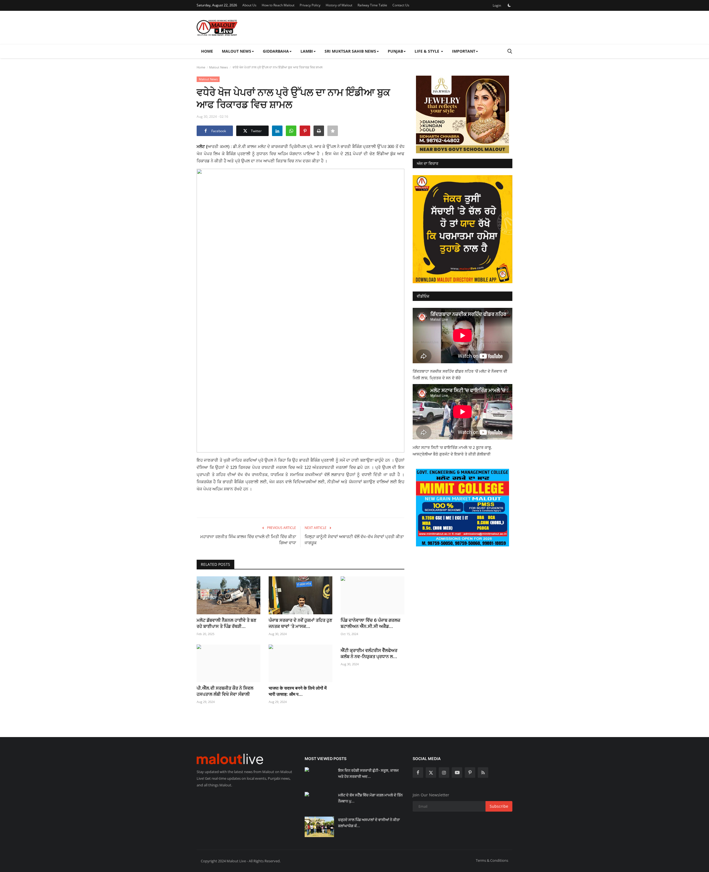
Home (207, 51)
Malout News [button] (236, 51)
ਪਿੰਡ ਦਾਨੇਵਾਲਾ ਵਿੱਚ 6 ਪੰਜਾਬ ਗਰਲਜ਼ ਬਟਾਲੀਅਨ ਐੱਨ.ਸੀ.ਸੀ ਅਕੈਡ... (370, 623)
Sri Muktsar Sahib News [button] (350, 51)
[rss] (483, 772)
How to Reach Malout (278, 5)
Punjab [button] (395, 51)
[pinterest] (470, 772)
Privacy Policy (310, 5)
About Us (249, 5)
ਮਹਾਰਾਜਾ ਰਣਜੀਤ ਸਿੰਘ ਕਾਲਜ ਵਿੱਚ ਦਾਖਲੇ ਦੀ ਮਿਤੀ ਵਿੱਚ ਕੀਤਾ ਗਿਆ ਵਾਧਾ (248, 539)
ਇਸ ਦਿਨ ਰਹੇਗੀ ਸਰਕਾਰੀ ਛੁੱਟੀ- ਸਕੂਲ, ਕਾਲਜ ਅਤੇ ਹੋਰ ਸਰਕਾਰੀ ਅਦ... (368, 773)
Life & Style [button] (427, 51)
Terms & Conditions (492, 860)
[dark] (509, 5)
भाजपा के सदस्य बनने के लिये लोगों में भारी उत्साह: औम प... (298, 691)
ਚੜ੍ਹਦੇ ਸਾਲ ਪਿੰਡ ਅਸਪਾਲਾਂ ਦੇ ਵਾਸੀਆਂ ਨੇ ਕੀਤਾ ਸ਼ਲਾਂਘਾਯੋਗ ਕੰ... (369, 822)
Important (463, 51)
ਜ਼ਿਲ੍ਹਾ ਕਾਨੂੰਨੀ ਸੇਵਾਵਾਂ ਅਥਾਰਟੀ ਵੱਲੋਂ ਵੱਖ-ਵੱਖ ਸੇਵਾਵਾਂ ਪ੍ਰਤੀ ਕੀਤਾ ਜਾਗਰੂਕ (354, 539)
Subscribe (499, 806)
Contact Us (400, 5)
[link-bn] (462, 114)
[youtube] (457, 772)
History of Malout (339, 5)
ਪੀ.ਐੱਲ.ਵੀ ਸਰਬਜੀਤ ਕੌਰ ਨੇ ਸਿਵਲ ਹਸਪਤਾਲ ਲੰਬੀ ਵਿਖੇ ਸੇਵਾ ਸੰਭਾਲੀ (225, 691)
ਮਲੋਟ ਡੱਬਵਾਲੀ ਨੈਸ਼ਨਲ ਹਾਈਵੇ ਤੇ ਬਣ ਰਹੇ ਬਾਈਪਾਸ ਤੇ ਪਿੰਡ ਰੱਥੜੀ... (226, 623)
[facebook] (418, 772)
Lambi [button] (306, 51)
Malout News (218, 67)
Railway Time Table (372, 5)
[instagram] (444, 772)
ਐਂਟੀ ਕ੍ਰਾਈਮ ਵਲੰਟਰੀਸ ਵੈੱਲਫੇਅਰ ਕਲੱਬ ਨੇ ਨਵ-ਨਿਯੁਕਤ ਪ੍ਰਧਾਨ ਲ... (369, 653)
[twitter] (431, 772)
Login (497, 5)
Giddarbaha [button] (276, 51)
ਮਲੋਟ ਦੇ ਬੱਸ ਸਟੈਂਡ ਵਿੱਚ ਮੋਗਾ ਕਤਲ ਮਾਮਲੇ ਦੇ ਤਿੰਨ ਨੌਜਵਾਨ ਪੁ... (370, 798)
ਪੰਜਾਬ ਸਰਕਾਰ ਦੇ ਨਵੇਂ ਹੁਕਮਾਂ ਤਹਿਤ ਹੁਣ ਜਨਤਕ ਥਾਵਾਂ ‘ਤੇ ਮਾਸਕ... (300, 623)
